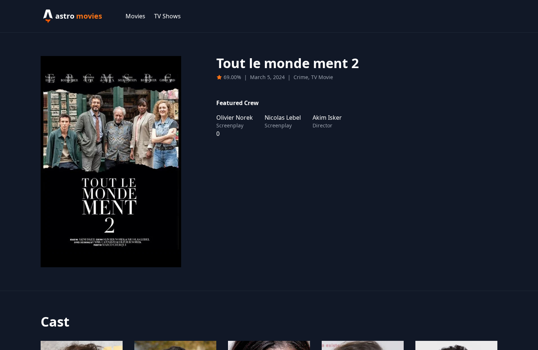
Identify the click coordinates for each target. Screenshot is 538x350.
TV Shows (167, 16)
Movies (135, 16)
